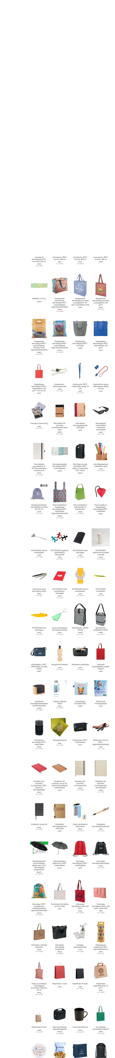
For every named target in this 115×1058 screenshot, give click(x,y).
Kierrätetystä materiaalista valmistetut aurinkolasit (101, 177)
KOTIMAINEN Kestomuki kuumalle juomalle (101, 303)
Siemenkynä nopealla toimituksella (80, 972)
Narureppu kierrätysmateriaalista (100, 613)
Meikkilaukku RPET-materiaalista (80, 492)
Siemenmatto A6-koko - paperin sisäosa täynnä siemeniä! (59, 1015)
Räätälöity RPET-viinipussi (80, 895)
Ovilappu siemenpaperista (80, 697)
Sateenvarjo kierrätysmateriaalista (39, 932)
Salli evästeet (48, 1053)
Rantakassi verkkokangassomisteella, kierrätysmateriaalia (101, 817)
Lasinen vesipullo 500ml (59, 453)
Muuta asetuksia (66, 1053)
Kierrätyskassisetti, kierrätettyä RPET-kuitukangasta (59, 217)
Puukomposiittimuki (80, 778)
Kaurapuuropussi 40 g (39, 174)
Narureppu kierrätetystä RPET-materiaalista (80, 614)
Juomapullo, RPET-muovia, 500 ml (59, 9)
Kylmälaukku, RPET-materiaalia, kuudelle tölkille (39, 417)
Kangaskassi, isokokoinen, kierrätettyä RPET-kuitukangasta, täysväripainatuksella (59, 53)
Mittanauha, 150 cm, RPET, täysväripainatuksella (101, 493)
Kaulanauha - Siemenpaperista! (59, 136)
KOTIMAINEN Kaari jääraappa (80, 302)
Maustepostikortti (60, 491)
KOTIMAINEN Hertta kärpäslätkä (39, 302)
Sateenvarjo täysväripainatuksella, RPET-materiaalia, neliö (100, 934)
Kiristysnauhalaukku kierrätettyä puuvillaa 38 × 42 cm (39, 257)
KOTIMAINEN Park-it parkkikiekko (80, 341)
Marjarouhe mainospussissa (101, 453)
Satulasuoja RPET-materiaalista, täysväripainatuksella (39, 973)
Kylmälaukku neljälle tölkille (80, 379)
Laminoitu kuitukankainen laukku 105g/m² (100, 417)
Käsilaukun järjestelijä (80, 415)
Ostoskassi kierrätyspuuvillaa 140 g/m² (80, 657)
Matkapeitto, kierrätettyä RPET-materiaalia (39, 493)
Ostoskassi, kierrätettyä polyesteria (59, 698)
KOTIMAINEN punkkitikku (101, 341)
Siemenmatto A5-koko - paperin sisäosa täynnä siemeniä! (39, 1015)
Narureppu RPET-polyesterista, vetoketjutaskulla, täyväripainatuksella (39, 658)
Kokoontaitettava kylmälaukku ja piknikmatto (80, 257)
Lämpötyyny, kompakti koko (80, 453)
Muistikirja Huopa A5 (39, 575)
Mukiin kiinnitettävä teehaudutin (80, 576)
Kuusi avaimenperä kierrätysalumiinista (59, 379)
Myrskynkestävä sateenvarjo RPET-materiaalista (59, 614)
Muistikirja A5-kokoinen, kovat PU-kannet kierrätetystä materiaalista (60, 535)
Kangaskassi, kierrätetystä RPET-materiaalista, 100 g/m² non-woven (39, 138)
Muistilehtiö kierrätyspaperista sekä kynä (60, 577)
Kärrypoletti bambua (59, 415)
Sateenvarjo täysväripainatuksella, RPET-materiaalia (80, 933)
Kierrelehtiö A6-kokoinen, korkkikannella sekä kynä (59, 177)
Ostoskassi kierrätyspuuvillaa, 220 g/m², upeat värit (101, 657)
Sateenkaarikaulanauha (100, 895)
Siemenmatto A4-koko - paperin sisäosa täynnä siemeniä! (101, 973)
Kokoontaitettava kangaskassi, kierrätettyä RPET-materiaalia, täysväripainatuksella (59, 259)
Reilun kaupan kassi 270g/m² (39, 856)
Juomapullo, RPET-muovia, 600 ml (80, 9)
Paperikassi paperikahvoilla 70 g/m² (101, 736)
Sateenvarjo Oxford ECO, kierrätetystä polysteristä (59, 933)
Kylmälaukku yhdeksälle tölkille (101, 379)
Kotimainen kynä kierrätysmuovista (39, 341)
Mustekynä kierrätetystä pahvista (100, 576)
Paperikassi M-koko (80, 734)
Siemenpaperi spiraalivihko (100, 1014)
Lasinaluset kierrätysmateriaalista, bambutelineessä (39, 454)
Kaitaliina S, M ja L (39, 49)
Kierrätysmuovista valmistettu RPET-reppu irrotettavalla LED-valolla (80, 218)
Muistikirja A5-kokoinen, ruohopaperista (80, 534)
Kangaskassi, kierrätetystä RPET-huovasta (80, 94)
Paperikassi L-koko (59, 734)
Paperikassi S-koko (39, 778)
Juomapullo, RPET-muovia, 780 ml (100, 9)
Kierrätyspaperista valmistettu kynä (101, 216)
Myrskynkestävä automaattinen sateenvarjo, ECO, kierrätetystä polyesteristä (39, 616)
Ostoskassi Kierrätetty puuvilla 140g (59, 656)
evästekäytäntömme (37, 1048)
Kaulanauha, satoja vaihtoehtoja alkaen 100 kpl (101, 137)
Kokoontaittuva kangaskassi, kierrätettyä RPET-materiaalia (101, 258)
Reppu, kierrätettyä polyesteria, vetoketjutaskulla (100, 857)
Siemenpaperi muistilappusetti (80, 1014)
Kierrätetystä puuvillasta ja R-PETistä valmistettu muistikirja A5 (39, 218)
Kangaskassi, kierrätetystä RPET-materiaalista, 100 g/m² (100, 95)
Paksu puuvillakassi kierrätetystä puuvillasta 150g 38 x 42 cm (39, 737)
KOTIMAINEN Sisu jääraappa (39, 379)
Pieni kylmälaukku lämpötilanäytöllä (60, 779)
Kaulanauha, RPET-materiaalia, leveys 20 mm (80, 137)
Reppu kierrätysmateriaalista (59, 856)
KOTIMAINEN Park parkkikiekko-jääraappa (59, 342)
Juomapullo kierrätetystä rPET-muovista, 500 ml (39, 10)
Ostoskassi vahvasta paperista (39, 697)
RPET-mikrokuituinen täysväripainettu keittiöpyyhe (60, 896)
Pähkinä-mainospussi (60, 814)
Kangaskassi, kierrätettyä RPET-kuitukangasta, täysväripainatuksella (59, 95)
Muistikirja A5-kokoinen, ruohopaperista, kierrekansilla (101, 535)
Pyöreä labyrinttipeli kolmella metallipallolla (39, 816)
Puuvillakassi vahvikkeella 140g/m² (100, 779)
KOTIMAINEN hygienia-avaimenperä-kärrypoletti (60, 303)
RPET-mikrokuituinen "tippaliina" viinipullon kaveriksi (39, 896)
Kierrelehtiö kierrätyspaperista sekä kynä (80, 176)
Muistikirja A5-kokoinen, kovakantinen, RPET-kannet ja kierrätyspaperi (39, 536)
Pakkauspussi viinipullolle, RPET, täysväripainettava (100, 698)
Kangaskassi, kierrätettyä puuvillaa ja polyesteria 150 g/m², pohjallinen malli (80, 52)
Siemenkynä (59, 971)
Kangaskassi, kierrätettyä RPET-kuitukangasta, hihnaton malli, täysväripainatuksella (39, 96)
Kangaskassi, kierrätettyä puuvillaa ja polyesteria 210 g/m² (100, 52)
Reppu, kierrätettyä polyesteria (80, 856)
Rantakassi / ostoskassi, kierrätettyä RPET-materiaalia (80, 817)
